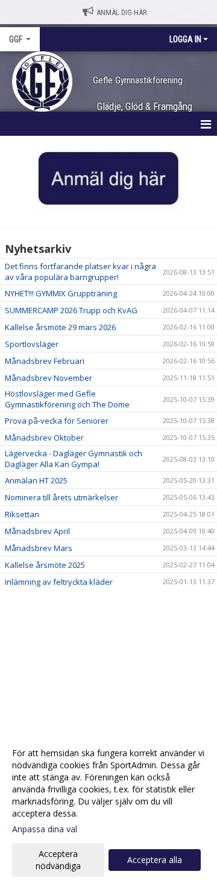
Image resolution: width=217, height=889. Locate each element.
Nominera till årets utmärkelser (61, 497)
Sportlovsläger (31, 344)
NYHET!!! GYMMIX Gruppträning (61, 293)
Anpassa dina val (44, 829)
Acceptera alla (154, 859)
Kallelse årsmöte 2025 (45, 564)
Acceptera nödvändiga (58, 859)
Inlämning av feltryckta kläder (59, 581)
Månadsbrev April (37, 531)
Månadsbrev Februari (44, 360)
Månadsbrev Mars (38, 548)
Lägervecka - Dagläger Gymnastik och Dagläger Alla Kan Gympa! (73, 459)
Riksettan (22, 514)
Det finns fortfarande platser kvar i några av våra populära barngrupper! (80, 271)
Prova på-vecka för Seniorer (56, 420)
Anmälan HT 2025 (36, 480)
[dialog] (108, 809)
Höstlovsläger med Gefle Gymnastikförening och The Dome (67, 399)
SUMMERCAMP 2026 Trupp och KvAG (71, 310)
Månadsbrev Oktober (44, 437)
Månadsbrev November (48, 377)
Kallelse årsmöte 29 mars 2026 (60, 327)
